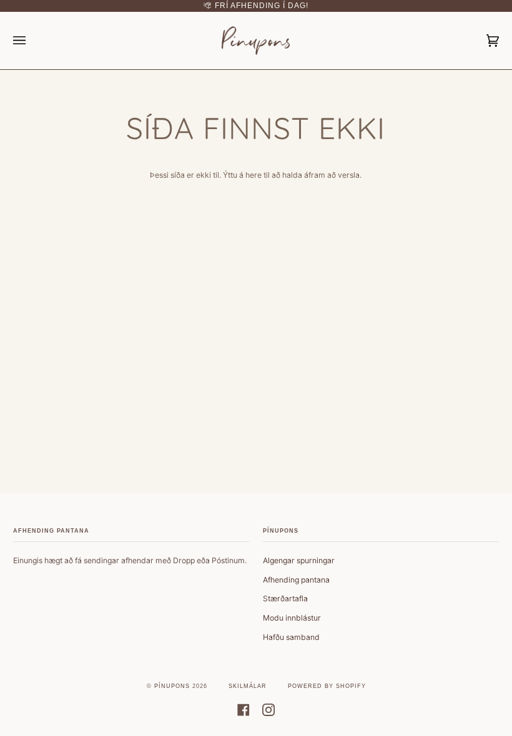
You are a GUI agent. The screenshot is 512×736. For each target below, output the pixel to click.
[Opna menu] (32, 40)
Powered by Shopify (327, 686)
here (253, 175)
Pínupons (172, 686)
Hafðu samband (291, 637)
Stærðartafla (285, 598)
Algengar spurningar (299, 560)
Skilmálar (248, 686)
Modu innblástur (292, 617)
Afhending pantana (296, 579)
